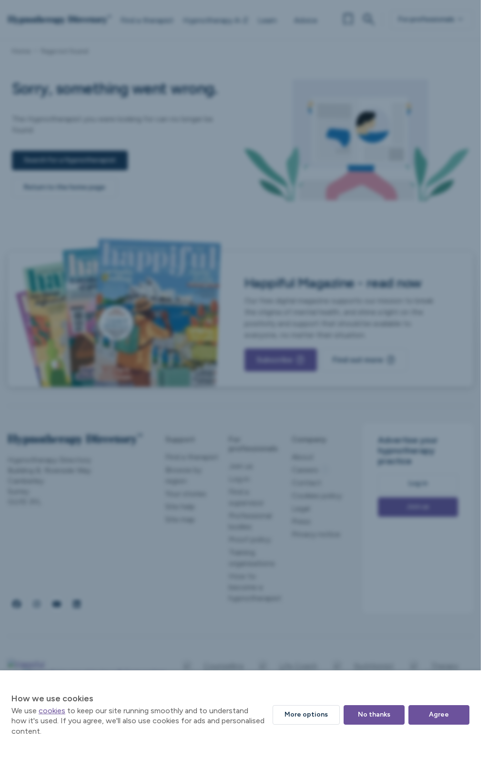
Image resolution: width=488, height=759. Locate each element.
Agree (439, 714)
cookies (52, 710)
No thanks (374, 714)
